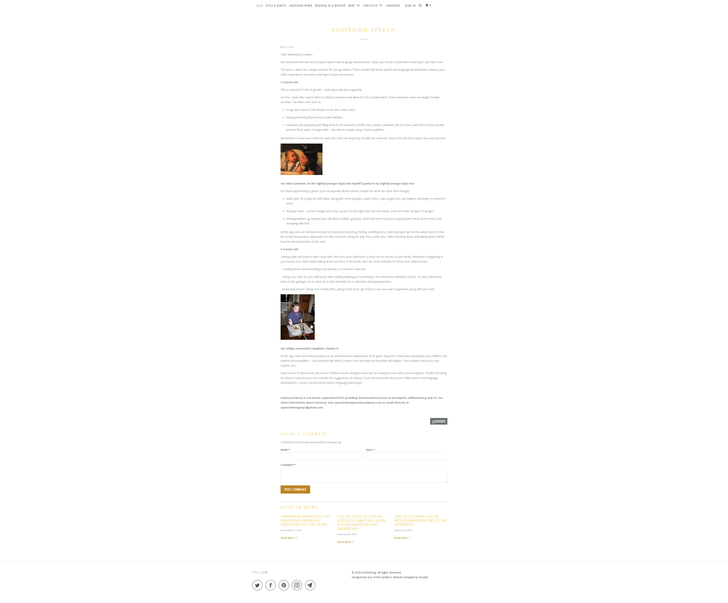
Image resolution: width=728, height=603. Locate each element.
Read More (288, 538)
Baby (352, 5)
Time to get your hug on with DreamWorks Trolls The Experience (420, 520)
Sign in (410, 5)
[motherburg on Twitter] (258, 585)
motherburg (369, 572)
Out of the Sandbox (380, 577)
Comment (288, 465)
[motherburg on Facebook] (271, 585)
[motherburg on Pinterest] (285, 585)
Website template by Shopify (410, 577)
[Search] (420, 5)
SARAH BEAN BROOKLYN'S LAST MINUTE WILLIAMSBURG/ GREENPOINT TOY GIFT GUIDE (305, 520)
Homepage (393, 5)
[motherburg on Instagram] (298, 585)
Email (370, 449)
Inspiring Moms (300, 5)
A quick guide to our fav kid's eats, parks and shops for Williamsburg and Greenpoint (361, 522)
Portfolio (371, 5)
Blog (260, 5)
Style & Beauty (276, 5)
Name (285, 449)
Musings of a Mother (330, 5)
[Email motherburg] (311, 585)
